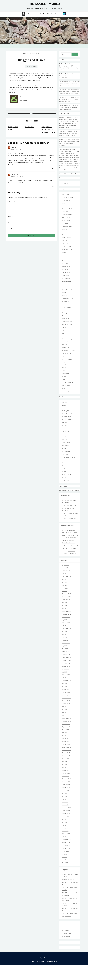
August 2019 (65, 669)
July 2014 (64, 793)
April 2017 (65, 715)
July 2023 (64, 602)
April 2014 (65, 802)
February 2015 (66, 773)
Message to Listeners (31, 66)
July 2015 (64, 761)
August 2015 (65, 758)
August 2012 (65, 851)
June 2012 (64, 857)
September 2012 (66, 848)
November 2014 (66, 782)
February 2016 (66, 744)
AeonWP (55, 961)
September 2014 (66, 787)
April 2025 (65, 588)
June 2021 (64, 631)
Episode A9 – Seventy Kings (69, 518)
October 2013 (66, 810)
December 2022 (66, 611)
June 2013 (64, 822)
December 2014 (66, 779)
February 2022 (66, 623)
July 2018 (64, 683)
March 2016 (65, 741)
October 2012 (66, 845)
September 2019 (66, 666)
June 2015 (64, 764)
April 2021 (65, 637)
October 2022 (66, 617)
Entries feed (65, 930)
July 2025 (64, 579)
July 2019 (64, 672)
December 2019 (66, 657)
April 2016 (65, 738)
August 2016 (65, 729)
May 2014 (64, 799)
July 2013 (64, 819)
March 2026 (65, 568)
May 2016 (64, 735)
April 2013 (65, 828)
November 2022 (66, 614)
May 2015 (64, 767)
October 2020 (66, 643)
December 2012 (66, 839)
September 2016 (66, 727)
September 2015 (66, 756)
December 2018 (66, 680)
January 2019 (65, 677)
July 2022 (64, 620)
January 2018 (65, 695)
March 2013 (65, 831)
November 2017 (66, 698)
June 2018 (64, 686)
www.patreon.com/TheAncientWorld (69, 490)
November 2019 (66, 660)
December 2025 (66, 576)
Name (10, 216)
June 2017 (64, 709)
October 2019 (66, 663)
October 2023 (66, 599)
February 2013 (66, 834)
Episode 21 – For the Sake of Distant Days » (44, 113)
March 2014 (65, 805)
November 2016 (66, 721)
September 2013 (66, 813)
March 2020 (65, 651)
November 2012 (66, 842)
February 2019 (66, 675)
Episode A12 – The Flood (69, 505)
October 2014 (66, 784)
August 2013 (65, 816)
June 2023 (64, 605)
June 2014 (64, 796)
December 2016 (66, 718)
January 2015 (65, 776)
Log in (64, 927)
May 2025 (64, 585)
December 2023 (66, 594)
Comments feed (66, 933)
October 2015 (66, 753)
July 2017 (64, 706)
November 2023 (66, 597)
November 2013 (66, 808)
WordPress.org (66, 936)
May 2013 (64, 825)
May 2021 (64, 634)
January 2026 (65, 573)
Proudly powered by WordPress (37, 961)
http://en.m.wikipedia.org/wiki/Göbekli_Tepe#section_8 (27, 162)
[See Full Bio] (27, 100)
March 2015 (65, 770)
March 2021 (65, 640)
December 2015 (66, 747)
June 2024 (64, 591)
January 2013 (65, 836)
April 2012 (65, 862)
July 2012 (64, 854)
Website (10, 229)
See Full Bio (23, 100)
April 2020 (65, 649)
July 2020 (64, 646)
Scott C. (27, 53)
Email (10, 223)
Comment (11, 201)
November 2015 (66, 750)
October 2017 (66, 701)
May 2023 (64, 608)
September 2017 (66, 703)
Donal (12, 147)
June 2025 (64, 582)
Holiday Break (29, 127)
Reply (52, 168)
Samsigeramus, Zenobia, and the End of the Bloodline (48, 129)
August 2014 (65, 790)
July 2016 (64, 732)
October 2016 (66, 724)
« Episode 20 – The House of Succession (19, 113)
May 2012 (64, 860)
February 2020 (66, 654)
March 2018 (65, 689)
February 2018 (66, 692)
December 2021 (66, 628)
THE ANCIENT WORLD (44, 4)
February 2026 (66, 570)
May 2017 (64, 712)
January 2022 (65, 625)
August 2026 (65, 565)
